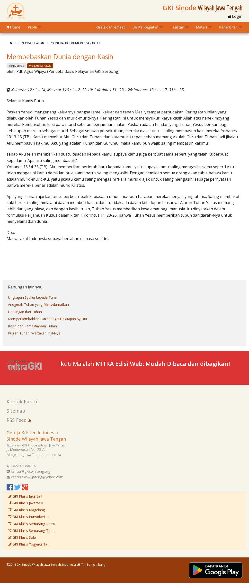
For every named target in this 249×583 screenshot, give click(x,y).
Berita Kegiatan (145, 27)
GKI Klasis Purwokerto (29, 516)
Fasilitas (177, 27)
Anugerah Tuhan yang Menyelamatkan (38, 304)
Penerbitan (228, 27)
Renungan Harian (31, 43)
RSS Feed (17, 420)
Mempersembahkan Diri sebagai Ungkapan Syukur (47, 318)
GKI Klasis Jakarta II (27, 503)
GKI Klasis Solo (23, 537)
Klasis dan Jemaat (110, 27)
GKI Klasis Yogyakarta (29, 544)
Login (236, 16)
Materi (201, 27)
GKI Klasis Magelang (28, 510)
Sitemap (16, 410)
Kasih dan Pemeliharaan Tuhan (32, 326)
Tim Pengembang (92, 565)
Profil (32, 27)
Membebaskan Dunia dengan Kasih (75, 43)
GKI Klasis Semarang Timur (33, 530)
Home (14, 27)
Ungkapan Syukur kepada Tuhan (33, 297)
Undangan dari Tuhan (25, 311)
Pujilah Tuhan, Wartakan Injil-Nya (34, 333)
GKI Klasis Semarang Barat (33, 523)
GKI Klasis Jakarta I (26, 496)
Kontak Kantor (23, 401)
